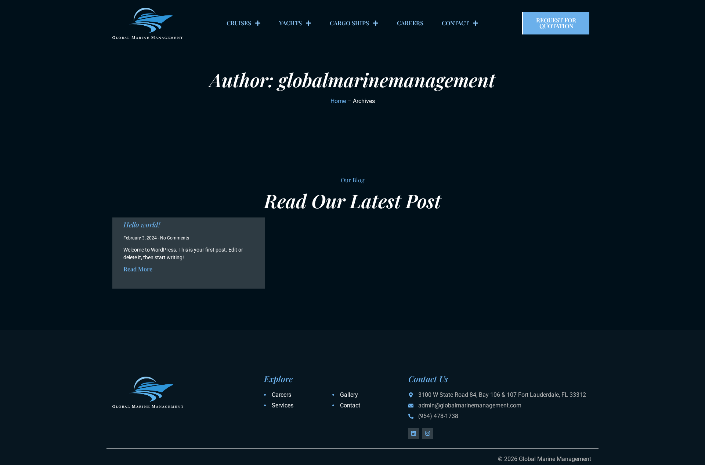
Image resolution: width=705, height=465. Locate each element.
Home (338, 101)
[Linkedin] (413, 433)
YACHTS (290, 23)
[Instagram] (427, 433)
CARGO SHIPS (349, 23)
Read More (137, 269)
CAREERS (410, 23)
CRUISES (239, 23)
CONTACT (455, 23)
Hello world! (141, 224)
